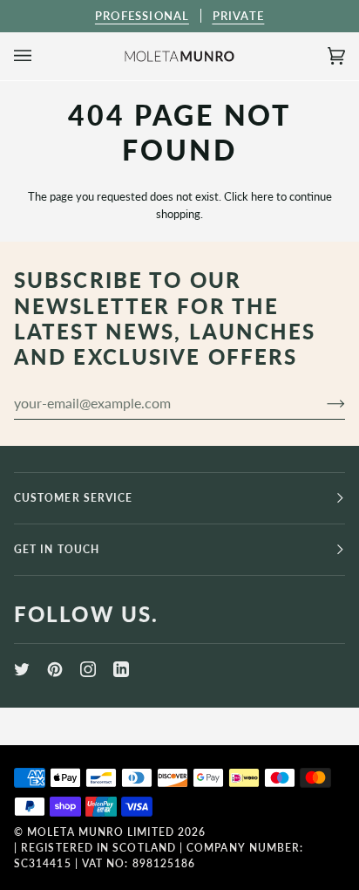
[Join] (322, 402)
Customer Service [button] (73, 497)
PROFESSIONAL (142, 16)
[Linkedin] (121, 669)
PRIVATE (238, 16)
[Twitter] (22, 669)
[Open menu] (40, 56)
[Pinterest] (55, 669)
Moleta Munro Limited (100, 832)
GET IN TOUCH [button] (56, 549)
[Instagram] (88, 669)
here (262, 196)
